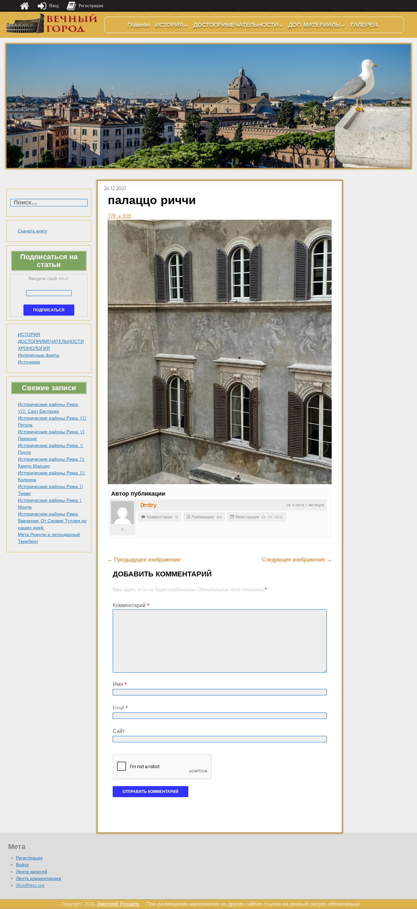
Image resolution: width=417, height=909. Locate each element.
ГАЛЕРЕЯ (364, 24)
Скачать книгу (32, 231)
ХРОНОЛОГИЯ (34, 348)
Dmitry (148, 505)
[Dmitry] (122, 512)
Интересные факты (38, 355)
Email (120, 708)
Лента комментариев (38, 878)
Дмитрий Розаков (118, 904)
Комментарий (131, 605)
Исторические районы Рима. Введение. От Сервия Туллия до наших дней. (52, 520)
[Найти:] (49, 203)
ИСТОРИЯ (169, 24)
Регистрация (29, 858)
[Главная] (24, 6)
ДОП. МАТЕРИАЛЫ (314, 24)
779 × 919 (119, 216)
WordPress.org (30, 885)
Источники (29, 362)
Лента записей (31, 871)
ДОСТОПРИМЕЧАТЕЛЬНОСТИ (236, 24)
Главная (138, 24)
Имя (120, 684)
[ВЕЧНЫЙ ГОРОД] (52, 23)
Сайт (119, 731)
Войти (22, 865)
